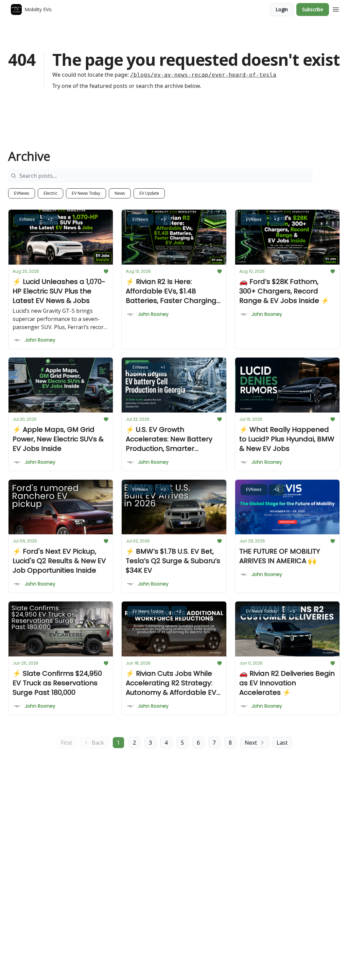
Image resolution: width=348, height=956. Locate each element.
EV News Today (86, 193)
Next (251, 742)
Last (282, 742)
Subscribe (312, 9)
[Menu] (336, 8)
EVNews (21, 193)
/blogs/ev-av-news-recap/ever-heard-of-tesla (203, 75)
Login (282, 9)
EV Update (149, 193)
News (120, 193)
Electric (50, 193)
